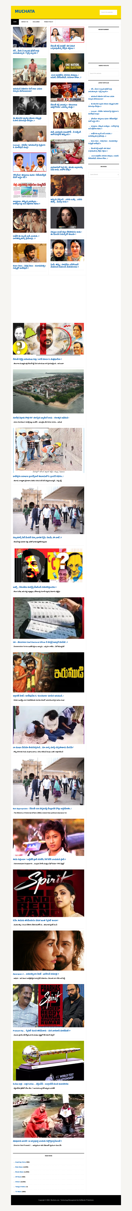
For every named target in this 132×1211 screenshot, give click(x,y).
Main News (19, 1167)
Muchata (25, 12)
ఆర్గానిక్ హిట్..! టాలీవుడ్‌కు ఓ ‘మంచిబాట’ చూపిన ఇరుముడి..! (38, 696)
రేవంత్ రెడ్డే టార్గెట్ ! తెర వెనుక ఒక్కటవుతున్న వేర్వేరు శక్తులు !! (63, 47)
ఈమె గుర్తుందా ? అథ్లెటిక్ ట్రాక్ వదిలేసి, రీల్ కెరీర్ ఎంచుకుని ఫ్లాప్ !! (39, 859)
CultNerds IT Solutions (86, 1200)
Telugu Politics (20, 1187)
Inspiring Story (20, 1162)
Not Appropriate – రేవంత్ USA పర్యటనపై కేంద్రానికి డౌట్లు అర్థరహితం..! (42, 809)
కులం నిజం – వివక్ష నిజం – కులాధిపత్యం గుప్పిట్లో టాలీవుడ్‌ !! (29, 267)
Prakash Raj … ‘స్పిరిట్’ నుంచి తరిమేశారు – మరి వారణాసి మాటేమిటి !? (41, 1031)
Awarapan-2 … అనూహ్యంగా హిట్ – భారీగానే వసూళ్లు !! (36, 974)
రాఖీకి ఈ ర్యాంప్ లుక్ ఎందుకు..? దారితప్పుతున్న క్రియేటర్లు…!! (26, 237)
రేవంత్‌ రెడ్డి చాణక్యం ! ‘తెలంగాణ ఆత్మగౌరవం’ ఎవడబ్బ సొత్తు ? (64, 106)
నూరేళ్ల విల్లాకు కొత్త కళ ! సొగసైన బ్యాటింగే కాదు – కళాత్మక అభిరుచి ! (41, 418)
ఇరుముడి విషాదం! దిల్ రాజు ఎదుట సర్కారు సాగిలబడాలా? (27, 90)
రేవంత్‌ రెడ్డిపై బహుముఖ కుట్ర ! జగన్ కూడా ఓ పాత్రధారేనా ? (37, 359)
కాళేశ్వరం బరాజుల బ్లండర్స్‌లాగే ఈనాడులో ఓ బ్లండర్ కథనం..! (38, 476)
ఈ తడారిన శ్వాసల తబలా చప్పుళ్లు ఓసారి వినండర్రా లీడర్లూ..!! (27, 119)
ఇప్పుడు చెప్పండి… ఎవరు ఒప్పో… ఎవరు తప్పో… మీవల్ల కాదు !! (66, 201)
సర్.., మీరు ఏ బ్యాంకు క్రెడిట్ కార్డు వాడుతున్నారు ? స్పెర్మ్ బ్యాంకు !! (26, 52)
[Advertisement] (48, 298)
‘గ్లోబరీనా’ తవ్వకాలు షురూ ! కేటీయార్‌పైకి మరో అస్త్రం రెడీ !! (29, 176)
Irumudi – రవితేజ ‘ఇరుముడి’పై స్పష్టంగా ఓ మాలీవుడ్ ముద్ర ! (29, 146)
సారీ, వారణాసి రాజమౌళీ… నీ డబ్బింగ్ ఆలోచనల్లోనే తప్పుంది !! (66, 133)
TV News (18, 1192)
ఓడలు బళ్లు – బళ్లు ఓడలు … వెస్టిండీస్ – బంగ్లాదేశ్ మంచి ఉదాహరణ (40, 1084)
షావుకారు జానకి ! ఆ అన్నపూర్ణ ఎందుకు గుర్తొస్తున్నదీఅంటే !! (37, 1141)
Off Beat (18, 1177)
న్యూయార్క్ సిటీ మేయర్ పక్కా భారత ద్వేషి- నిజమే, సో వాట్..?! (37, 537)
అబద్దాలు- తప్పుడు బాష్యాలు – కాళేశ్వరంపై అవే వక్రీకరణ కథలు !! (26, 202)
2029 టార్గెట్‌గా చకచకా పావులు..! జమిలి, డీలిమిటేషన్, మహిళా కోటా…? (66, 76)
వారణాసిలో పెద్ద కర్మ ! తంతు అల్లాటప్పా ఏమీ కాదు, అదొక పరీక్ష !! (67, 168)
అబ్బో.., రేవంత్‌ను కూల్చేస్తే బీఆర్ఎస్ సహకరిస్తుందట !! (34, 587)
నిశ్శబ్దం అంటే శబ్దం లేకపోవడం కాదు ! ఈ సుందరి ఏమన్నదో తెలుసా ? (66, 233)
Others (17, 1182)
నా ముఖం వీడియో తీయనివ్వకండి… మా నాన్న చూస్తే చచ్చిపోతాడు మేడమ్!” (43, 747)
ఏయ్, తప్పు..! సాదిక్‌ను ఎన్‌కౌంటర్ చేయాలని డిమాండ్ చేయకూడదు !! (65, 266)
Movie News (19, 1172)
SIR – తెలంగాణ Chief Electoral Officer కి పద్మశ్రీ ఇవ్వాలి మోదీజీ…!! (40, 642)
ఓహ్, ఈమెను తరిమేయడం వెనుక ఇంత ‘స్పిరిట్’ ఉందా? (35, 920)
